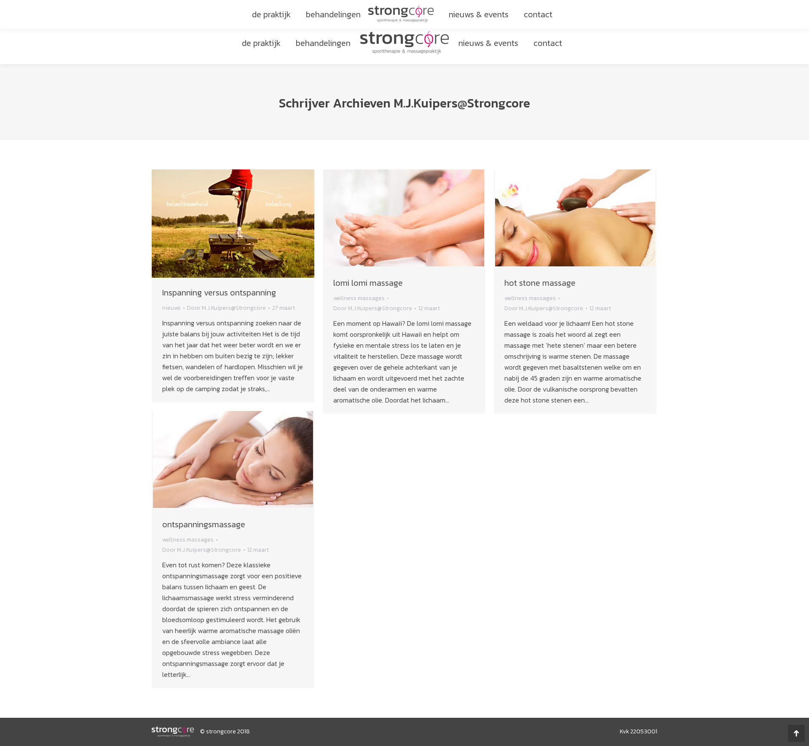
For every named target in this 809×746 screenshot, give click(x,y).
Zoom (392, 218)
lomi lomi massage (368, 282)
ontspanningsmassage (203, 524)
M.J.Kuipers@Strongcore (462, 103)
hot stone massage (540, 282)
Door (226, 307)
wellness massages (359, 298)
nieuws (171, 307)
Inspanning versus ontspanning (219, 292)
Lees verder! (415, 218)
